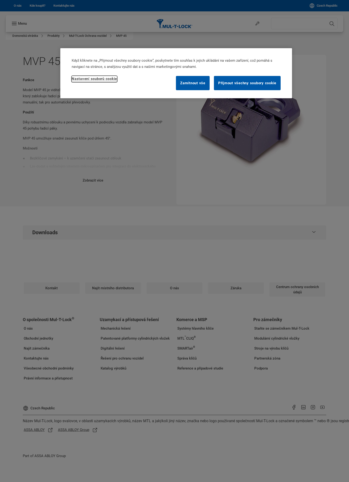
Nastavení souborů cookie (94, 79)
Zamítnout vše (192, 83)
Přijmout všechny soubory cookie (247, 83)
